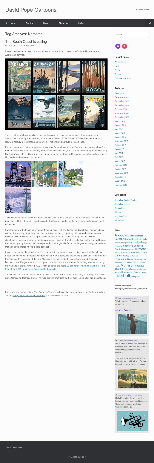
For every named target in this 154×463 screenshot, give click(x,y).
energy (126, 255)
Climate (118, 211)
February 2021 (121, 109)
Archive (29, 22)
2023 (117, 66)
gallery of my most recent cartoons (28, 295)
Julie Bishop (119, 262)
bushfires (128, 245)
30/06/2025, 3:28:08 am (131, 298)
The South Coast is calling (26, 41)
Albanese (139, 235)
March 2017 (120, 160)
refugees (132, 269)
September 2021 (122, 105)
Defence (137, 252)
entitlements (134, 256)
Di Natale (144, 252)
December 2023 (121, 97)
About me (63, 22)
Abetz (127, 236)
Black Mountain (140, 239)
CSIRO (131, 252)
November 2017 (121, 141)
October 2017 (120, 145)
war (138, 276)
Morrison (127, 265)
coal (117, 252)
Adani (132, 235)
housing (138, 258)
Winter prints (120, 62)
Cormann (123, 252)
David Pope (120, 298)
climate (140, 248)
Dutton (118, 255)
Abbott (120, 235)
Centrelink (120, 249)
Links (80, 22)
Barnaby (119, 239)
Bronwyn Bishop (126, 242)
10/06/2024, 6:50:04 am (131, 341)
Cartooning (119, 208)
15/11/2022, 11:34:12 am (131, 395)
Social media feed (14, 447)
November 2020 (121, 113)
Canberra (138, 245)
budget (137, 242)
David (32, 45)
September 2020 (122, 117)
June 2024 (119, 93)
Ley (125, 262)
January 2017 (120, 168)
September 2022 (122, 101)
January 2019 (120, 125)
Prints (117, 70)
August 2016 (120, 176)
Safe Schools (141, 269)
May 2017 (119, 153)
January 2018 (120, 137)
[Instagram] (124, 46)
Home (12, 22)
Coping (118, 74)
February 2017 (121, 164)
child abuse (130, 249)
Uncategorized (121, 216)
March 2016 (120, 180)
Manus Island (132, 262)
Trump (137, 272)
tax (132, 272)
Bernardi (128, 238)
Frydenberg (121, 258)
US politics (119, 219)
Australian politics (122, 203)
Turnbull (122, 275)
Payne (125, 269)
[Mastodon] (118, 46)
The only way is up (123, 78)
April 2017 (119, 156)
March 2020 (120, 121)
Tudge (144, 272)
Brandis (117, 242)
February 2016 (121, 184)
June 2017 (119, 148)
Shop (45, 22)
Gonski (130, 259)
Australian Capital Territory (126, 200)
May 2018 (119, 129)
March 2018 (120, 133)
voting (133, 276)
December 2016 (121, 172)
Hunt (144, 259)
